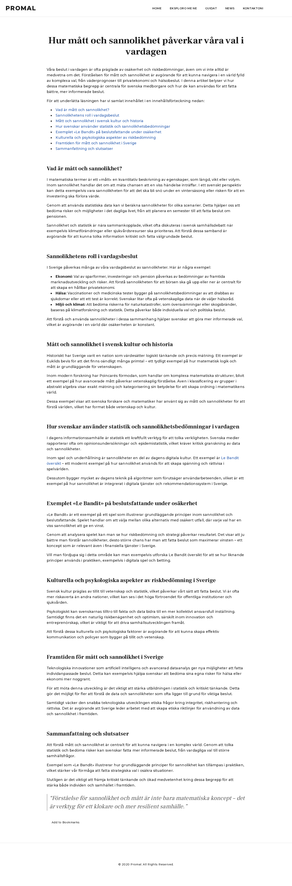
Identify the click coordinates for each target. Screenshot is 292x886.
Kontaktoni (253, 8)
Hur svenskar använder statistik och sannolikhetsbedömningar (113, 126)
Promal (21, 8)
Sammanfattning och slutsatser (84, 149)
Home (156, 8)
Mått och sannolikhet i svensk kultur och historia (99, 121)
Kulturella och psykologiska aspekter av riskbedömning (106, 137)
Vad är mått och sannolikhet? (82, 110)
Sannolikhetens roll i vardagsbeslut (87, 115)
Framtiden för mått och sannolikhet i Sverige (96, 143)
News (229, 8)
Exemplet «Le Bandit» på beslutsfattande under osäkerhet (108, 132)
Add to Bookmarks (66, 822)
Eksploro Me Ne (183, 8)
